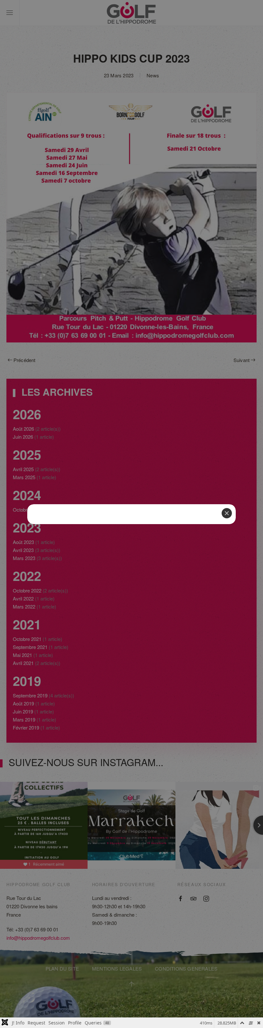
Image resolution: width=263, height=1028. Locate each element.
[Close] (227, 513)
